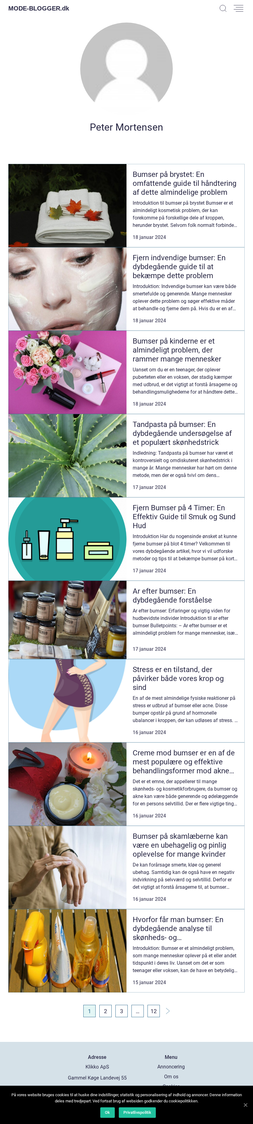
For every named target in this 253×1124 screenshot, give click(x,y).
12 (154, 1011)
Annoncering (171, 1067)
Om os (171, 1077)
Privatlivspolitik (137, 1112)
